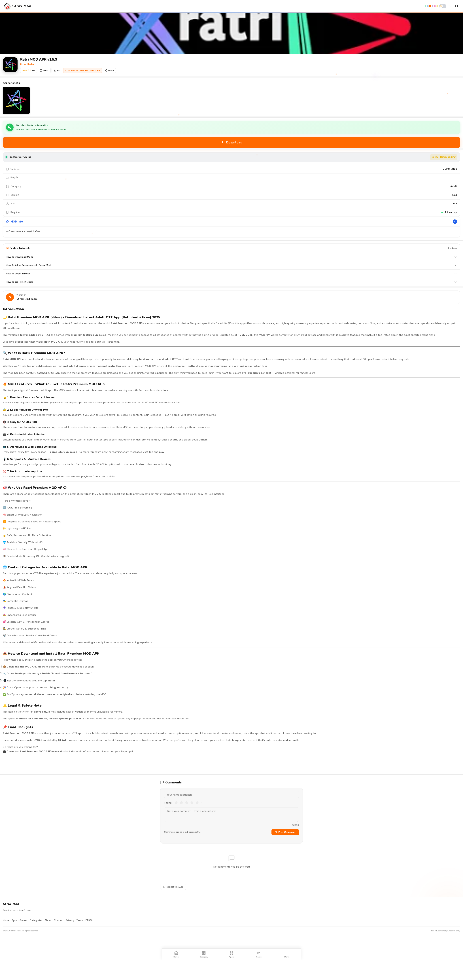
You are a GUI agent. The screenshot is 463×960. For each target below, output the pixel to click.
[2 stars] (181, 802)
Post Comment (287, 832)
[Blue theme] (428, 6)
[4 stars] (192, 802)
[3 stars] (186, 802)
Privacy (70, 920)
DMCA (89, 920)
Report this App (175, 886)
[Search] (456, 6)
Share (111, 70)
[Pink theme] (435, 6)
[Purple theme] (432, 6)
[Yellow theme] (437, 6)
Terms (79, 920)
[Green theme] (425, 6)
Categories (36, 920)
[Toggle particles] (450, 6)
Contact (59, 920)
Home (6, 920)
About (48, 920)
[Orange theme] (430, 6)
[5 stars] (197, 802)
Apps (14, 920)
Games (23, 920)
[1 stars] (176, 802)
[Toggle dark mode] (442, 6)
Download (234, 142)
